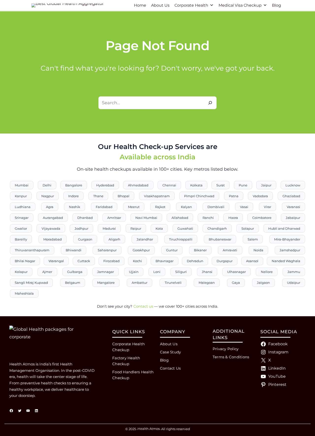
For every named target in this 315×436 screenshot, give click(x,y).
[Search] (210, 103)
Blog (276, 5)
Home (140, 5)
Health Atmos (149, 429)
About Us (160, 5)
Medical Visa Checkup (240, 5)
